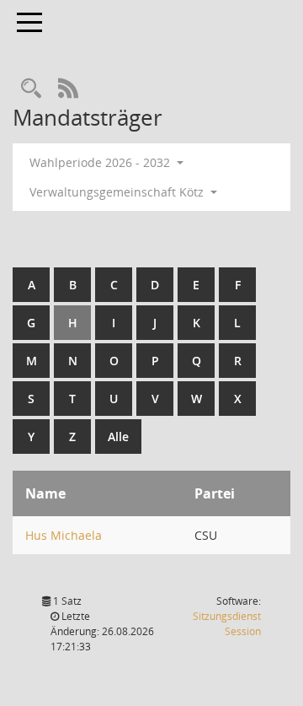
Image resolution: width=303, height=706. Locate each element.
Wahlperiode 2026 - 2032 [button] (101, 162)
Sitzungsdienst (227, 624)
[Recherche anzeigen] (31, 89)
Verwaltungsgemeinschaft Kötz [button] (118, 192)
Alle (118, 436)
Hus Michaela (63, 535)
